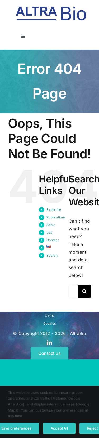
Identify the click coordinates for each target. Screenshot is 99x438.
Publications (55, 217)
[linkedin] (49, 343)
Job (49, 232)
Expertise (53, 210)
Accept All (59, 428)
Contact (52, 240)
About (50, 225)
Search (52, 255)
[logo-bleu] (51, 8)
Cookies (49, 323)
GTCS (49, 316)
